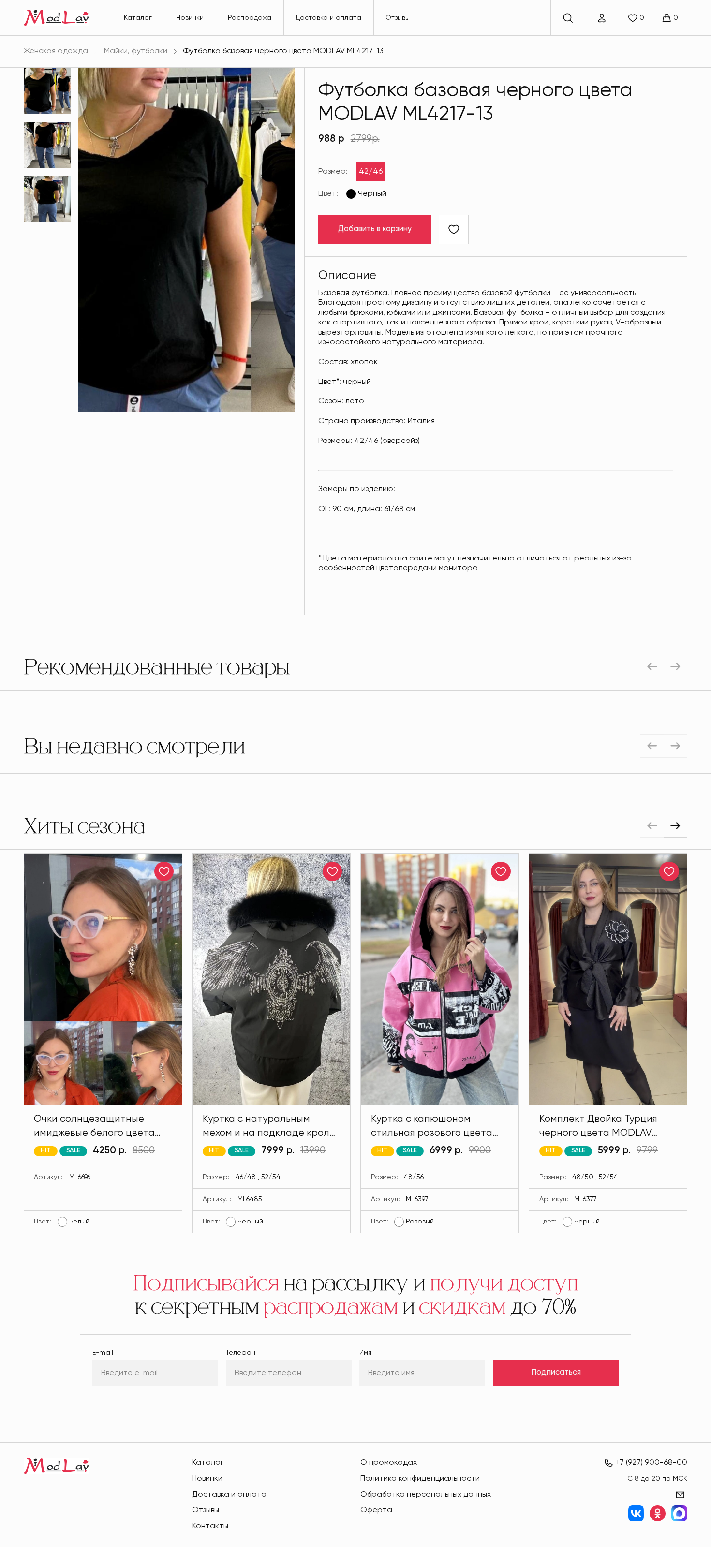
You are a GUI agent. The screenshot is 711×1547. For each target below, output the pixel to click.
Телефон (240, 1352)
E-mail (102, 1352)
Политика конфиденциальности (420, 1478)
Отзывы (397, 18)
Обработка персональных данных (425, 1494)
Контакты (210, 1526)
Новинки (190, 18)
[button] (675, 826)
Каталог (138, 18)
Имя (365, 1352)
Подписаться (556, 1373)
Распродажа (249, 18)
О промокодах (388, 1463)
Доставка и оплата (328, 18)
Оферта (376, 1510)
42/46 (371, 171)
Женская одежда (56, 51)
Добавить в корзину (375, 229)
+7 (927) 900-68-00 (651, 1463)
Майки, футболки (135, 51)
